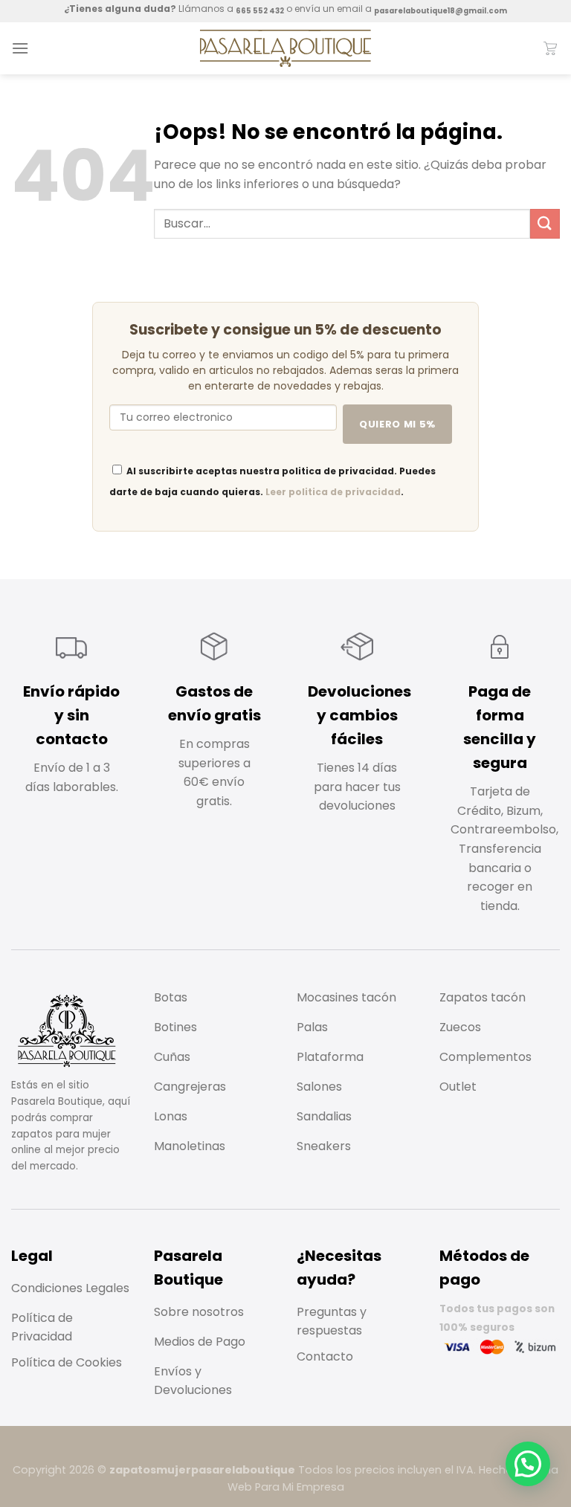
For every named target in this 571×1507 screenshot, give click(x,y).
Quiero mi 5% (397, 424)
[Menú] (20, 48)
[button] (528, 1464)
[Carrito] (551, 48)
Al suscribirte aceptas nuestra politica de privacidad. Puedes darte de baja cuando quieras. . (272, 481)
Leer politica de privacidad (333, 491)
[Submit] (545, 223)
